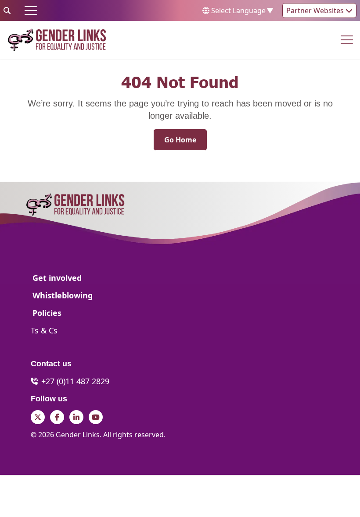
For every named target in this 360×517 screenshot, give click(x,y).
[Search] (7, 10)
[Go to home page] (57, 40)
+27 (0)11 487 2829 (75, 381)
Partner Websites (316, 10)
